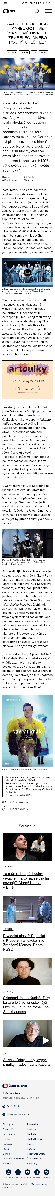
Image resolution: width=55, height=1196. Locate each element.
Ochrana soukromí (39, 1183)
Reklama (31, 1129)
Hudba (8, 991)
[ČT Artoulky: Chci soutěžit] (27, 380)
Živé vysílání (8, 1129)
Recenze (24, 52)
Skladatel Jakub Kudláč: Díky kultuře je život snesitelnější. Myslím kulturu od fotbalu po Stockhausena (26, 1004)
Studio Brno (33, 1134)
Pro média (32, 1124)
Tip (34, 52)
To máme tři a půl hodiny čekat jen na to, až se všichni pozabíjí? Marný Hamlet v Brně (26, 880)
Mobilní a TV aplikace (13, 1158)
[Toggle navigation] (5, 3)
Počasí (5, 1148)
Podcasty (7, 1143)
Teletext (6, 1138)
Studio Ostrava (34, 1138)
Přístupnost (7, 1187)
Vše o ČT (6, 1163)
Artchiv (8, 1052)
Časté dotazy (34, 1158)
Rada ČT (31, 1143)
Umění (43, 52)
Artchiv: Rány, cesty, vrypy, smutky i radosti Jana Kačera (26, 1062)
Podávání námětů (36, 1153)
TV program (8, 1124)
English (24, 1183)
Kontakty (32, 1163)
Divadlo (12, 52)
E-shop (6, 1153)
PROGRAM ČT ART (37, 3)
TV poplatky (8, 1134)
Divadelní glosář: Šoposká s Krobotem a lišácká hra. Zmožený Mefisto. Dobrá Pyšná (24, 942)
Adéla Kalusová (9, 180)
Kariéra (31, 1148)
